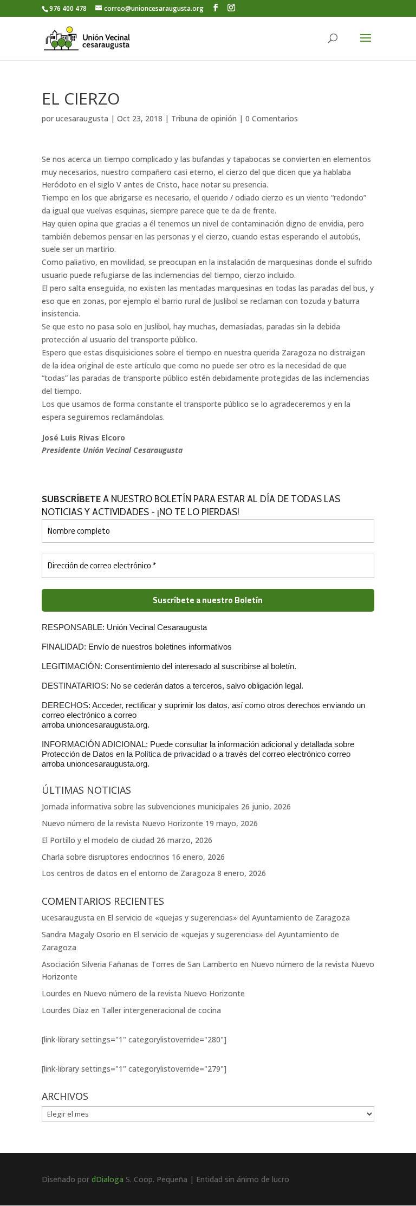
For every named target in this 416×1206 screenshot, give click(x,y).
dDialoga (107, 1179)
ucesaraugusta (82, 118)
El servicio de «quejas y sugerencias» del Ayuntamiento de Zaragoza (228, 917)
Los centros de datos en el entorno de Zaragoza (128, 873)
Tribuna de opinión (204, 118)
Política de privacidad (173, 753)
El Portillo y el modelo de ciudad (98, 840)
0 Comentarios (271, 118)
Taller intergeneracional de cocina (161, 1010)
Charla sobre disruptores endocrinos (106, 857)
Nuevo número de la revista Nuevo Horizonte (122, 823)
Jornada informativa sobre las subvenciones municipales (140, 806)
